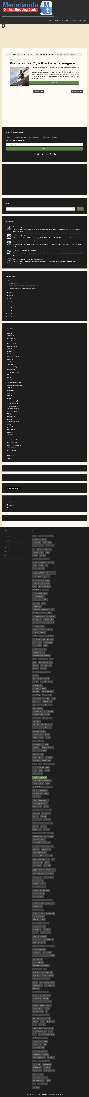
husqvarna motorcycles (39, 833)
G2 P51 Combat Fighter (39, 613)
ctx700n (41, 737)
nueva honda (36, 972)
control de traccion (38, 734)
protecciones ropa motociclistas (41, 995)
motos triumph (11, 450)
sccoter (47, 1008)
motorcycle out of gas (39, 919)
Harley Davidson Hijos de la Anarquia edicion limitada (27, 242)
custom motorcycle (38, 741)
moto (8, 348)
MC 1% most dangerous (39, 636)
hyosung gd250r (48, 836)
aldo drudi (35, 665)
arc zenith (43, 668)
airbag (8, 395)
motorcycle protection (39, 562)
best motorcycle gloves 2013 (41, 678)
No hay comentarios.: (23, 59)
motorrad (35, 933)
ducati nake (49, 757)
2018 (9, 281)
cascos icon (50, 711)
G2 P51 (52, 609)
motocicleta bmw (48, 877)
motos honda (10, 343)
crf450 (47, 734)
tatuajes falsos (49, 1028)
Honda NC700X (37, 619)
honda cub (43, 816)
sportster (46, 1015)
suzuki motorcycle (38, 1028)
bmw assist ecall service (39, 688)
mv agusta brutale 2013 (47, 956)
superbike (35, 1021)
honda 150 (49, 810)
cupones (48, 737)
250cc (8, 375)
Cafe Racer (10, 354)
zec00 (48, 1080)
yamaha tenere (37, 1070)
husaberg (9, 432)
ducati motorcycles (38, 757)
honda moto (47, 820)
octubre (11, 292)
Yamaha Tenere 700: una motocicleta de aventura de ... (24, 285)
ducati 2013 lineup (38, 754)
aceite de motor (11, 393)
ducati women (46, 760)
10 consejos (40, 549)
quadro (35, 1005)
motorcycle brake (50, 903)
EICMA (9, 388)
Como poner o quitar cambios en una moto (24, 227)
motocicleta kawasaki (39, 887)
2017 (9, 301)
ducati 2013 (42, 751)
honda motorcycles (38, 546)
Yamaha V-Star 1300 (39, 652)
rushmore (9, 455)
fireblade (46, 770)
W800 (45, 645)
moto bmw (50, 873)
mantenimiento (11, 440)
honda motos (48, 823)
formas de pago (37, 773)
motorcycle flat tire (38, 910)
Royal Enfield (10, 390)
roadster (41, 1005)
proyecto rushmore (45, 1001)
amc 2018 (48, 665)
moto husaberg (37, 877)
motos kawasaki (49, 946)
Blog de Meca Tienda (41, 1094)
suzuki (9, 458)
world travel (47, 1067)
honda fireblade (37, 820)
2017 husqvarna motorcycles (41, 580)
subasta (47, 1018)
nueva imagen (37, 975)
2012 (9, 316)
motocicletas (36, 539)
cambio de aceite (11, 406)
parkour (35, 982)
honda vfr (35, 826)
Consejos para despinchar (14, 385)
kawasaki (9, 364)
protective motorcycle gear (40, 998)
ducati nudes (36, 760)
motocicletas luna (38, 896)
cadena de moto (11, 401)
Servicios (57, 20)
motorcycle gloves (38, 913)
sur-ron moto (50, 1021)
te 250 (50, 1031)
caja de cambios (11, 403)
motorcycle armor (38, 903)
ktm (53, 859)
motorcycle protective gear (40, 923)
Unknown (11, 507)
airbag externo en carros (45, 662)
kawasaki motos (46, 849)
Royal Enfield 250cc (47, 639)
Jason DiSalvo (37, 623)
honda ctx (35, 816)
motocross (46, 559)
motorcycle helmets (38, 916)
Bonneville (10, 380)
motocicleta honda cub (39, 883)
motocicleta (10, 338)
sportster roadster (38, 1018)
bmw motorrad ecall (38, 698)
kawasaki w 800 (37, 856)
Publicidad (65, 20)
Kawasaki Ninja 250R (38, 626)
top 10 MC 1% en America (40, 1038)
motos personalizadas (39, 949)
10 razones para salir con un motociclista (40, 572)
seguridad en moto (38, 1011)
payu (52, 982)
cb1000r (47, 714)
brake (8, 398)
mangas (47, 862)
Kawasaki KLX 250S (48, 623)
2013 (9, 313)
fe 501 (40, 770)
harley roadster (37, 806)
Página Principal (38, 91)
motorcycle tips (37, 929)
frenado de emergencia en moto (42, 780)
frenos (9, 424)
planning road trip (38, 985)
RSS (55, 154)
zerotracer (36, 1087)
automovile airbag (38, 672)
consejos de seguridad (13, 411)
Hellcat (50, 613)
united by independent (39, 1057)
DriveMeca (12, 505)
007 (46, 565)
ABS (8, 377)
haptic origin (36, 796)
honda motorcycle (38, 823)
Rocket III (50, 636)
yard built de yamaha (38, 1080)
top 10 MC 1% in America (40, 1041)
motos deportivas (45, 933)
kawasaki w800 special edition (41, 859)
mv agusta (10, 453)
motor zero (49, 900)
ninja (45, 969)
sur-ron (43, 1021)
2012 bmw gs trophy (12, 372)
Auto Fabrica (46, 586)
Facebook (34, 154)
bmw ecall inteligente (47, 691)
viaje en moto (36, 1064)
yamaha (41, 565)
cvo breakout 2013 (38, 744)
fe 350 (35, 770)
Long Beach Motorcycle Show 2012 (42, 629)
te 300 (35, 1034)
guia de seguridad (38, 793)
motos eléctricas (11, 442)
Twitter (38, 154)
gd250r (48, 783)
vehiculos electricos (44, 1061)
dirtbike (9, 419)
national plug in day (38, 962)
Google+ (42, 154)
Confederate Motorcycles (14, 382)
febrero (11, 298)
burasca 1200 (37, 701)
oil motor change (44, 979)
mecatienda (47, 865)
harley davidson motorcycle (40, 800)
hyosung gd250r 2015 (39, 839)
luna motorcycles (37, 862)
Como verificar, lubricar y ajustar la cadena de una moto (28, 259)
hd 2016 (46, 806)
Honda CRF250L (50, 616)
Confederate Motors (38, 596)
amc (42, 665)
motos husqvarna (38, 946)
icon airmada (36, 846)
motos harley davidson (13, 445)
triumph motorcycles (38, 1047)
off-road (35, 979)
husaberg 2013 (37, 829)
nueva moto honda (48, 975)
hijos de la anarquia (38, 810)
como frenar (36, 721)
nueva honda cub (47, 972)
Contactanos (82, 20)
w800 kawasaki (37, 1067)
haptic (46, 793)
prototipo (35, 1001)
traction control (37, 1044)
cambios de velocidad (39, 711)
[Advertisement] (44, 36)
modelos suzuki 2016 (39, 873)
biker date (36, 682)
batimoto (47, 672)
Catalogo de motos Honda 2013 (21, 235)
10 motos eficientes (38, 568)
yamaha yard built (38, 1074)
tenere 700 (42, 1034)
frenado (9, 361)
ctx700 (35, 737)
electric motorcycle (12, 421)
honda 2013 (10, 429)
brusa (53, 698)
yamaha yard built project (40, 1077)
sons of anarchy (37, 1015)
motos (9, 341)
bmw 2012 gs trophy (46, 682)
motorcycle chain (37, 906)
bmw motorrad (46, 695)
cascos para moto (12, 408)
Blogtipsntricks (58, 1094)
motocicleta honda (38, 880)
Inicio (50, 20)
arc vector (36, 668)
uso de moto (50, 1057)
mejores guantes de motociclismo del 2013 (43, 869)
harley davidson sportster (40, 803)
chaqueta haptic (47, 718)
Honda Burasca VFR (38, 616)
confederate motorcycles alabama (42, 724)
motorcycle (10, 335)
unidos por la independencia (40, 1054)
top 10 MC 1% (50, 1034)
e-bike (34, 764)
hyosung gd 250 (37, 836)
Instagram (50, 154)
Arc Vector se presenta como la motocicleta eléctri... (23, 288)
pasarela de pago (44, 982)
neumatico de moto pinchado (41, 965)
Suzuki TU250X (37, 645)
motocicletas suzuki (38, 900)
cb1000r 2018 (37, 718)
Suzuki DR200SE (48, 642)
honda (8, 333)
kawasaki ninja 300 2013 (39, 852)
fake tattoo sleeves (38, 767)
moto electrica (11, 367)
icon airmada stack (47, 846)
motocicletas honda (38, 893)
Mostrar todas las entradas (66, 54)
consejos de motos (12, 356)
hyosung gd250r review (39, 842)
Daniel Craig (36, 603)
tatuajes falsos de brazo (39, 1031)
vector (35, 1061)
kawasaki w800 (48, 856)
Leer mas (54, 82)
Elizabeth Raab (37, 606)
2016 (9, 304)
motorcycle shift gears (39, 926)
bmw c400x (36, 691)
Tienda (7, 548)
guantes (9, 427)
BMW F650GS (36, 590)
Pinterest (46, 154)
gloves (44, 787)
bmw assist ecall (37, 685)
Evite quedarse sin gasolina (40, 609)
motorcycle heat (49, 913)
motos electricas (37, 939)
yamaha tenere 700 (49, 1070)
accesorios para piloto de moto (41, 655)
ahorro (51, 659)
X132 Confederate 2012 (39, 649)
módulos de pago (38, 959)
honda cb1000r (46, 813)
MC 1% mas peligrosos (39, 632)
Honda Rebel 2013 (48, 619)
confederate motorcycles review (42, 728)
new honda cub (37, 969)
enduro (9, 359)
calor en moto (48, 705)
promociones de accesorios (40, 992)
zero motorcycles (42, 1084)
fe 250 (47, 767)
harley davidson (11, 346)
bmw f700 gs (36, 695)
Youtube (7, 556)
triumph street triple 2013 (40, 1051)
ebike (40, 764)
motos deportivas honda (39, 936)
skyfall (35, 565)
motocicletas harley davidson (41, 890)
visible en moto (47, 1064)
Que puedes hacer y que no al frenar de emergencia (42, 63)
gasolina (41, 783)
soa (47, 1011)
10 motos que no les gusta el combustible (24, 250)
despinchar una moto (47, 747)
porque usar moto (50, 985)
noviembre (12, 283)
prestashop (36, 988)
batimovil (35, 675)
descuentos (10, 416)
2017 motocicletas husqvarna (41, 583)
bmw (8, 351)
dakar (8, 414)
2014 (9, 310)
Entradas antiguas (77, 91)
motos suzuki (10, 447)
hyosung (9, 434)
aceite (34, 659)
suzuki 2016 (42, 1025)
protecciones (10, 369)
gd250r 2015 (36, 787)
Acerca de (73, 20)
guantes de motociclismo (40, 790)
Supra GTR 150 (37, 642)
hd (33, 549)
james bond (36, 849)
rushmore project (38, 1008)
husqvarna (46, 829)
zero (34, 1084)
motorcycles (47, 929)
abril (10, 295)
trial (45, 1044)
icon (8, 437)
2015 (9, 307)
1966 (34, 577)
